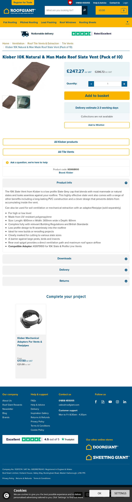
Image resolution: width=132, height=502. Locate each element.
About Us (7, 400)
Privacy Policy (37, 421)
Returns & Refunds (40, 417)
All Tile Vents (66, 152)
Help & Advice (38, 405)
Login (125, 2)
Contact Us (115, 2)
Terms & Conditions (40, 425)
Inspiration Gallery (40, 413)
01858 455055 (66, 400)
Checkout (121, 10)
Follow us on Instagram (117, 402)
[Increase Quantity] (124, 84)
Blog (4, 413)
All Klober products (66, 142)
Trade (23, 2)
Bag (105, 10)
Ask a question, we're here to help (29, 162)
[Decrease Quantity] (91, 84)
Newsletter (7, 409)
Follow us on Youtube (110, 402)
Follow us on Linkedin (125, 402)
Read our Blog (103, 402)
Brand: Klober (66, 172)
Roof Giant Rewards (12, 405)
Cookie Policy (37, 430)
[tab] (66, 183)
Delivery (35, 409)
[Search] (84, 10)
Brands (5, 417)
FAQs (33, 400)
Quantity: (72, 83)
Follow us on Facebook (96, 402)
